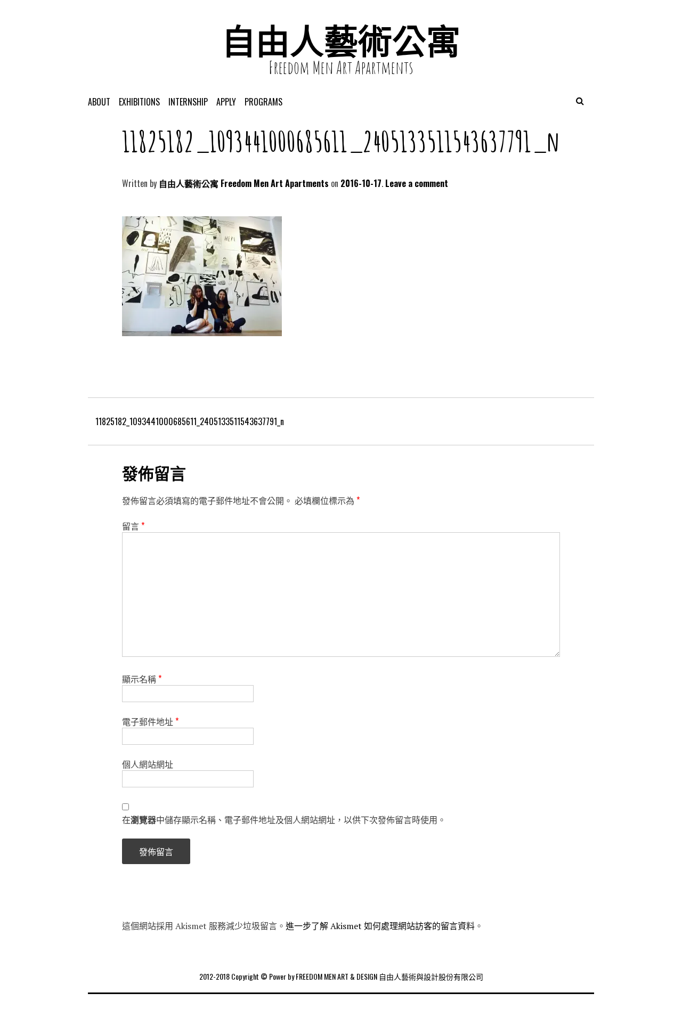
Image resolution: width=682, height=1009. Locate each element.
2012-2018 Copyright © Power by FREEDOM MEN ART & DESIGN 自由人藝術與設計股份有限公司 (341, 976)
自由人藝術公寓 (341, 40)
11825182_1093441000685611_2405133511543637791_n (189, 421)
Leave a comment (416, 183)
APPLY (226, 101)
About (99, 101)
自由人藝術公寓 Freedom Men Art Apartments (244, 183)
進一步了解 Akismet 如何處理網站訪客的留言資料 (380, 926)
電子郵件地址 (150, 721)
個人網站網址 (147, 764)
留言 (133, 525)
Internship (188, 101)
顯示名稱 (141, 678)
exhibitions (139, 101)
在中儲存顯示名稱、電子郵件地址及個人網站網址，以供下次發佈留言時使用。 (284, 819)
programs (263, 101)
